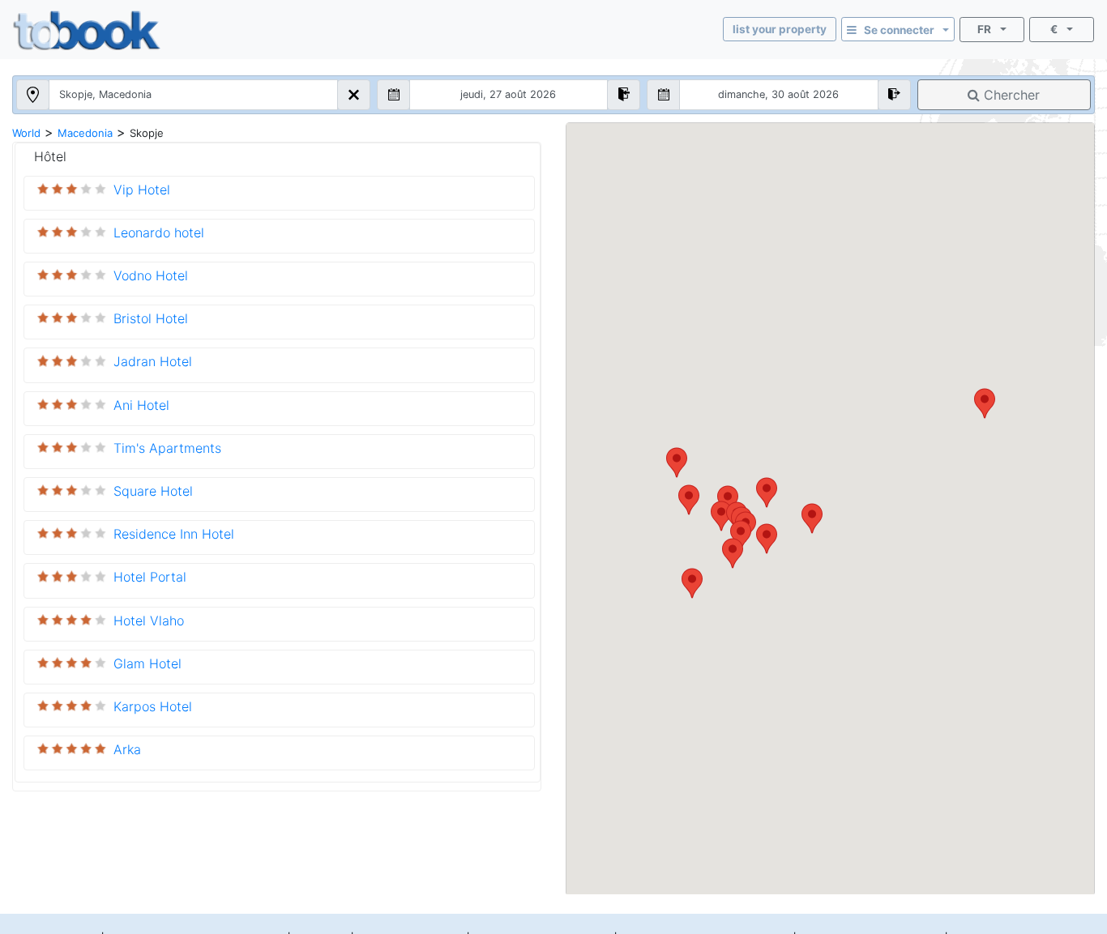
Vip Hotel (141, 189)
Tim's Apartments (167, 448)
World (26, 132)
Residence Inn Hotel (173, 534)
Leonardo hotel (158, 232)
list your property (780, 29)
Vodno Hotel (150, 275)
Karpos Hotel (152, 706)
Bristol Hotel (150, 318)
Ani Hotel (141, 405)
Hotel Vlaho (148, 620)
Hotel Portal (149, 577)
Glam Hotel (147, 663)
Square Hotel (153, 491)
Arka (127, 749)
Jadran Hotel (152, 361)
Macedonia (85, 132)
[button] (984, 403)
